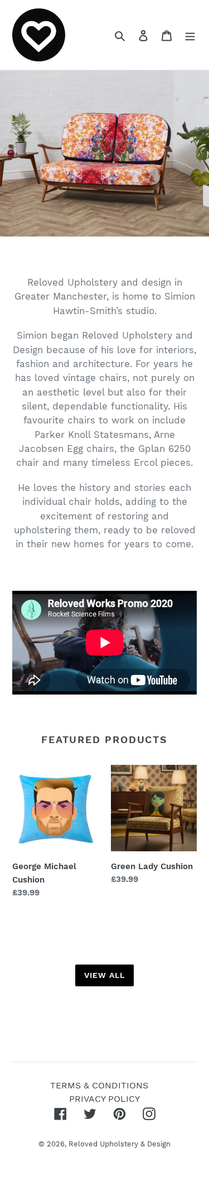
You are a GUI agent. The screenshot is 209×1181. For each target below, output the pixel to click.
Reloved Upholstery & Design (120, 1144)
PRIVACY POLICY (104, 1098)
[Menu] (190, 35)
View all (104, 975)
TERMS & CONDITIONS (99, 1085)
